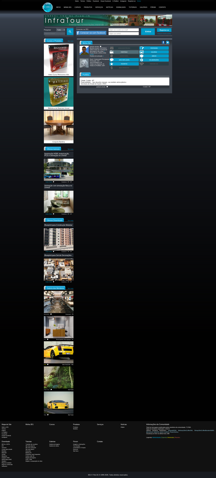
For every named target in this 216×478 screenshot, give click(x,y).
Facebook (96, 1)
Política (89, 1)
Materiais (4, 452)
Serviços (99, 7)
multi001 (166, 432)
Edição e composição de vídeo (34, 461)
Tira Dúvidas (76, 446)
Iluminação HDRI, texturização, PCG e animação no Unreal (56, 154)
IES (3, 446)
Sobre (77, 1)
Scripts (4, 454)
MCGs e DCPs (6, 444)
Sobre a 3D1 (5, 427)
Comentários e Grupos (79, 447)
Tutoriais (133, 7)
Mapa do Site (6, 424)
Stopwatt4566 (172, 430)
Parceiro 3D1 (154, 63)
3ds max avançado (31, 447)
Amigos (154, 56)
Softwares (4, 466)
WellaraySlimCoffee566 (185, 430)
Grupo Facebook (106, 1)
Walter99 (156, 432)
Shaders (4, 461)
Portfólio (124, 52)
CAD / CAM (29, 459)
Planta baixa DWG (7, 459)
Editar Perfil (124, 56)
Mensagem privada (124, 48)
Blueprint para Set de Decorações (57, 255)
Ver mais (70, 41)
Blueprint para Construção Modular (58, 225)
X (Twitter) (115, 1)
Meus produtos (124, 67)
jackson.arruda (101, 87)
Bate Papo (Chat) (124, 60)
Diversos (75, 449)
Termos (82, 1)
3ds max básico (30, 449)
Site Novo (75, 451)
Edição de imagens (31, 457)
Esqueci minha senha (164, 34)
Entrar (139, 1)
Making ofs (29, 452)
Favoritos (124, 63)
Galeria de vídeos (54, 446)
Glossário (28, 451)
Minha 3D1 (67, 7)
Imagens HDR (5, 457)
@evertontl (149, 432)
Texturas (4, 447)
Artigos (123, 427)
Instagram (123, 1)
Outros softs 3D (30, 456)
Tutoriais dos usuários (32, 444)
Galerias (143, 7)
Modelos (75, 428)
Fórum (153, 7)
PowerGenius (174, 432)
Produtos (88, 7)
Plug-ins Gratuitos (6, 462)
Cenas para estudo (7, 449)
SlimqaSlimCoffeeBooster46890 (204, 430)
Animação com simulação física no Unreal (58, 186)
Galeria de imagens (54, 444)
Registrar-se (132, 1)
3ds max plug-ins (30, 446)
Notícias (109, 7)
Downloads (121, 7)
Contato (162, 7)
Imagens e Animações (79, 444)
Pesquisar (47, 30)
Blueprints (4, 456)
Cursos (78, 7)
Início (58, 7)
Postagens (154, 48)
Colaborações (154, 60)
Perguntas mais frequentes (33, 454)
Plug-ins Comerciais (7, 464)
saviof (161, 432)
